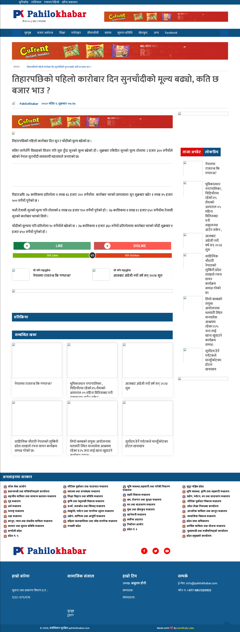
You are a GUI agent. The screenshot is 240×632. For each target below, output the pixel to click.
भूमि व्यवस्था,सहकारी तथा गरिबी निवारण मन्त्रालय (146, 488)
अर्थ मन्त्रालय (14, 506)
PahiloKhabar (29, 104)
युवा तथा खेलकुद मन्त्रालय (141, 509)
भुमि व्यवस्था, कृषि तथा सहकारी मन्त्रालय (208, 491)
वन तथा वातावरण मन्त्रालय (141, 504)
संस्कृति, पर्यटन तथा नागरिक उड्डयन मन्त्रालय (90, 511)
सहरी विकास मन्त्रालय (138, 495)
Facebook (171, 32)
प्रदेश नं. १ (132, 529)
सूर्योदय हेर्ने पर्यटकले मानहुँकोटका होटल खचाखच (146, 444)
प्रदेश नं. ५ (13, 536)
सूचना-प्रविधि (124, 32)
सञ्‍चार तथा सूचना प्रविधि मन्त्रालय (26, 526)
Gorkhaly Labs (185, 628)
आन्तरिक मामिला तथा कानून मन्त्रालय (207, 511)
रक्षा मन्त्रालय (15, 516)
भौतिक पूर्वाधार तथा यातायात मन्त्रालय (87, 486)
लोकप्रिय (212, 152)
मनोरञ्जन (76, 32)
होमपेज (17, 67)
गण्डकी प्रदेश (74, 526)
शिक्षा (62, 32)
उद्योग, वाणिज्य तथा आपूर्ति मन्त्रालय (86, 516)
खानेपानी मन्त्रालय (136, 514)
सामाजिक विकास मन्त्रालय (201, 516)
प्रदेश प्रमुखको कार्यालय (199, 536)
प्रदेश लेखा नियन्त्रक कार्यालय (202, 506)
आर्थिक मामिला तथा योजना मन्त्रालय (206, 526)
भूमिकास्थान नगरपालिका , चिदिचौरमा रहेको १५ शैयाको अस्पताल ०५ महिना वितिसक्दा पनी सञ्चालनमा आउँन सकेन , (91, 390)
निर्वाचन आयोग (135, 524)
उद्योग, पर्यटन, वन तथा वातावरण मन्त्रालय (208, 496)
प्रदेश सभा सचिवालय (198, 521)
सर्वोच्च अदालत (135, 519)
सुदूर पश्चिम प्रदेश (195, 486)
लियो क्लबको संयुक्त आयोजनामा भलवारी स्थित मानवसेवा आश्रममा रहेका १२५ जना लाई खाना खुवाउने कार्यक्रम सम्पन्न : (91, 448)
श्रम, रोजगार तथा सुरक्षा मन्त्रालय (144, 499)
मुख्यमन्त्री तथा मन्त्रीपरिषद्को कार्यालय (207, 531)
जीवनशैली (93, 32)
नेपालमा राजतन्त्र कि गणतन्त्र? (33, 384)
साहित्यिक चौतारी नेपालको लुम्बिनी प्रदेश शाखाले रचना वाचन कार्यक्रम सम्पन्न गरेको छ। (36, 446)
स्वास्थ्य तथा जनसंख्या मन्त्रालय (83, 491)
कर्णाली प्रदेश (15, 531)
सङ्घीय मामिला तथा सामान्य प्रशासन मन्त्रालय (32, 496)
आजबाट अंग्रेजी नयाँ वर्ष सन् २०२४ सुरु (146, 386)
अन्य (156, 32)
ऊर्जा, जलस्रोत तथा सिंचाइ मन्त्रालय (86, 506)
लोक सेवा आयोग (17, 486)
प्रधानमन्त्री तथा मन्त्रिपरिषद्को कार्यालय (28, 491)
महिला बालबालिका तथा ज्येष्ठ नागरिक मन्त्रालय (92, 521)
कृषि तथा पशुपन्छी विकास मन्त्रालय (85, 501)
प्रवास (108, 32)
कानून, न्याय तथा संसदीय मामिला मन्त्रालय (30, 521)
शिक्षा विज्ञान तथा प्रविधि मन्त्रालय (85, 496)
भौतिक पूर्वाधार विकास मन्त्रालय (204, 501)
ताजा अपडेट (192, 152)
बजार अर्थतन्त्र (45, 32)
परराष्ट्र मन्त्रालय (16, 511)
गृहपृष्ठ (27, 32)
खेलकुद (143, 32)
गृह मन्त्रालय (14, 501)
